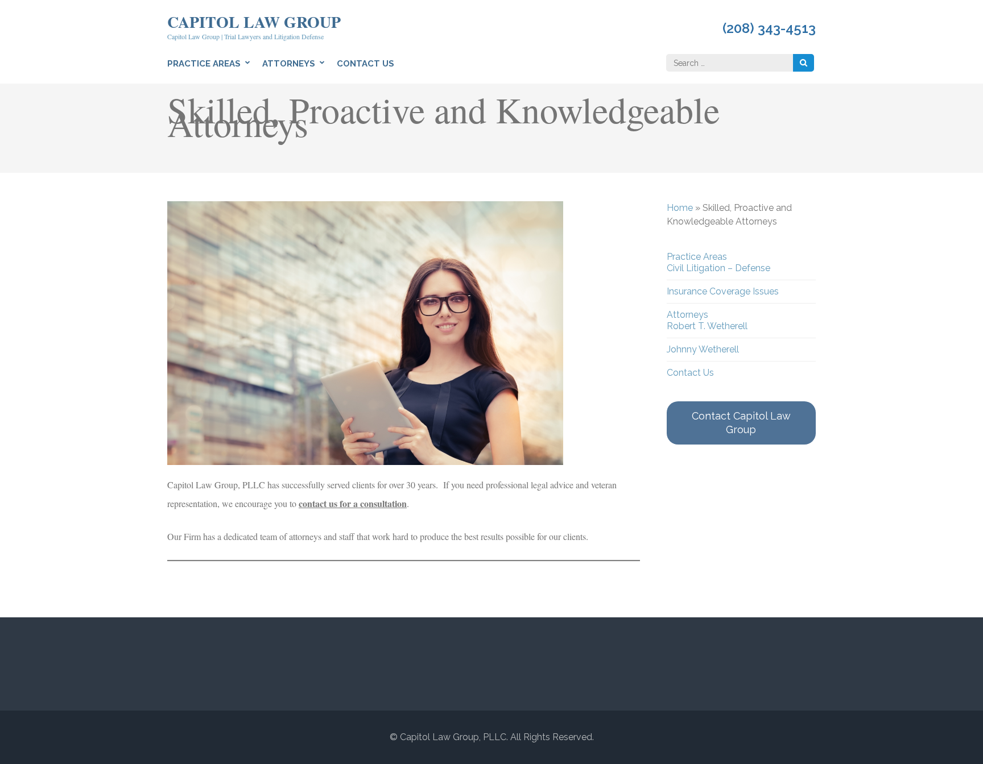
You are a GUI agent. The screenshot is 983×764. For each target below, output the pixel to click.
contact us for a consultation (353, 503)
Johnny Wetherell (703, 349)
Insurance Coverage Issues (723, 291)
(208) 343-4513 (769, 28)
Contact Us (365, 64)
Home (680, 207)
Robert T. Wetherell (707, 326)
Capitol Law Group (254, 22)
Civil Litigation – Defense (718, 268)
